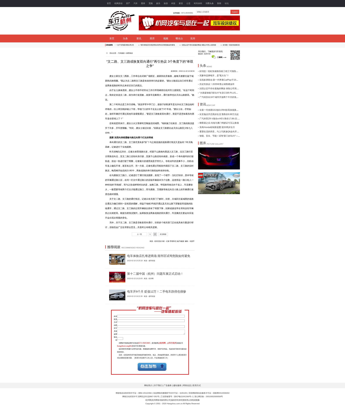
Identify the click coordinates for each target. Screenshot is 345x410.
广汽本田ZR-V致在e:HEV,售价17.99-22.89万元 (221, 118)
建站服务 (177, 385)
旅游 (166, 3)
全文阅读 (163, 234)
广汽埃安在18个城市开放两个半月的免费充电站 (222, 97)
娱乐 (158, 3)
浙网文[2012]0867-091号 (148, 396)
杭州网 (148, 400)
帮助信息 (187, 385)
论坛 (227, 3)
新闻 (219, 3)
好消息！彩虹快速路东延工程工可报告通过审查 (231, 45)
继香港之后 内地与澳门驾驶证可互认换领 (219, 123)
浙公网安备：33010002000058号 (208, 396)
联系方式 (197, 385)
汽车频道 (121, 53)
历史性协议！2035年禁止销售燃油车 (216, 84)
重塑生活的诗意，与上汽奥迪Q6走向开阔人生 (221, 131)
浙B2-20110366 (145, 393)
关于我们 (158, 385)
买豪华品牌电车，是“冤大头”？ (214, 75)
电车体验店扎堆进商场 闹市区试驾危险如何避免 (149, 45)
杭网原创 (118, 3)
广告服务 (168, 385)
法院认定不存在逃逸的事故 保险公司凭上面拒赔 (190, 45)
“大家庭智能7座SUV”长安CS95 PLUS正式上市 (221, 93)
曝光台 (179, 38)
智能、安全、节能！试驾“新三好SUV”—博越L (221, 136)
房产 (128, 3)
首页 (109, 3)
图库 (143, 3)
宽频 (151, 3)
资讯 (138, 38)
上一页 (139, 234)
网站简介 (148, 385)
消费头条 (210, 3)
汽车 (136, 3)
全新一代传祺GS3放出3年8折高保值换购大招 (221, 110)
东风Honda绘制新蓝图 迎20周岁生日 (217, 127)
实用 (192, 38)
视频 (165, 38)
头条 (125, 38)
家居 (181, 3)
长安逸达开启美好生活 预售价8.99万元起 (219, 114)
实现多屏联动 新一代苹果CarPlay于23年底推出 (222, 80)
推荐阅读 (129, 53)
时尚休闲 (198, 3)
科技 (173, 3)
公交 (188, 3)
